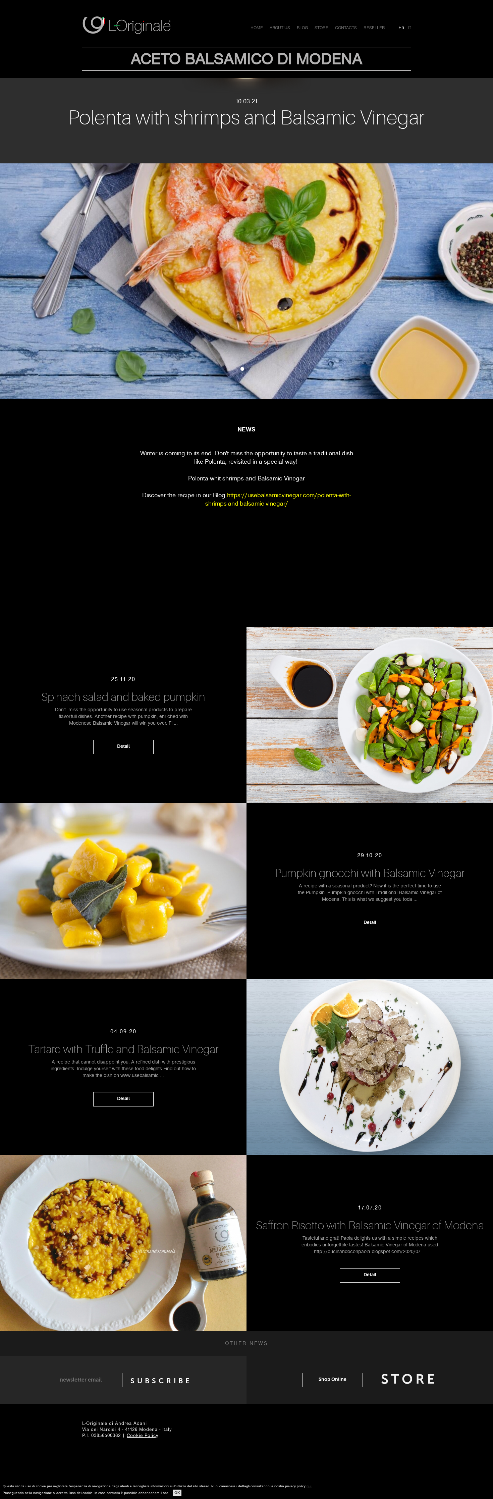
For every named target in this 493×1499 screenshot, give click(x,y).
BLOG (302, 28)
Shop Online (332, 1379)
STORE (321, 28)
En (401, 27)
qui (309, 1486)
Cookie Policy (142, 1435)
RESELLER (374, 28)
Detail (123, 746)
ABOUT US (280, 28)
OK (177, 1493)
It (409, 27)
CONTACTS (346, 28)
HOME (257, 28)
